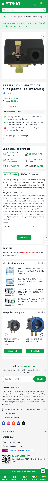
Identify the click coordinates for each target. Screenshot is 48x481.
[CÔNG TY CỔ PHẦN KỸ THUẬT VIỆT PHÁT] (11, 4)
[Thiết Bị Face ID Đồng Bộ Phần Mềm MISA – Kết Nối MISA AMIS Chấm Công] (10, 292)
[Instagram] (8, 423)
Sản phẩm (13, 312)
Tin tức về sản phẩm (13, 263)
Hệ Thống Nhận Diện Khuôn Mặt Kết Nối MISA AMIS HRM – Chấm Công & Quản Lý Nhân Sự (31, 301)
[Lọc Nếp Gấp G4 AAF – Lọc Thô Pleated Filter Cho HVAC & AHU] (10, 271)
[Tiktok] (24, 423)
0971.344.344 (10, 413)
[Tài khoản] (35, 3)
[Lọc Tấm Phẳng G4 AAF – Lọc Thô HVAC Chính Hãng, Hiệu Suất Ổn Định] (10, 282)
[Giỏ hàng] (40, 3)
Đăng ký (40, 379)
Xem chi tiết (12, 351)
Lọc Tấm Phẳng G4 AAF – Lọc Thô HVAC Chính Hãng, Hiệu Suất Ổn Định (30, 281)
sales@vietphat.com (12, 417)
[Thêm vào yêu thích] (43, 36)
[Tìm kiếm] (44, 10)
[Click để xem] (24, 55)
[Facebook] (3, 423)
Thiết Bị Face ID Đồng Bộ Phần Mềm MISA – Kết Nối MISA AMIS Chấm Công (31, 292)
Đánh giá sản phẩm (29, 252)
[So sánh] (23, 93)
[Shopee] (14, 423)
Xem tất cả (41, 263)
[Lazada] (19, 423)
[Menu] (44, 4)
